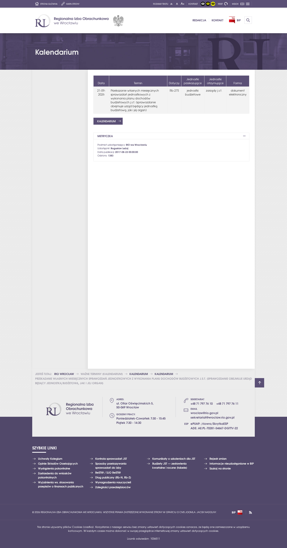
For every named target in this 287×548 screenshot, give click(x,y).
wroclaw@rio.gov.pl (204, 412)
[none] (203, 4)
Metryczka (105, 136)
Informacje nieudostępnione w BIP (231, 463)
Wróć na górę (259, 382)
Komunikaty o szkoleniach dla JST (173, 458)
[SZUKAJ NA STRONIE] (248, 20)
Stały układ (242, 4)
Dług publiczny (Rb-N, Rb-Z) (113, 477)
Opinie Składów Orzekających (58, 463)
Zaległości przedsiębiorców (113, 487)
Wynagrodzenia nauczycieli (113, 482)
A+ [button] (182, 3)
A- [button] (171, 3)
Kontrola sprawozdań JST (111, 458)
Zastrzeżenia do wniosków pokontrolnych (54, 475)
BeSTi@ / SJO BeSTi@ (108, 472)
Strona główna (48, 3)
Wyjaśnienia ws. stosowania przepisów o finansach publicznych (60, 484)
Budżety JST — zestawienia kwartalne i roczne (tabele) (169, 465)
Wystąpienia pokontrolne (54, 468)
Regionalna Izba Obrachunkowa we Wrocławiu (79, 20)
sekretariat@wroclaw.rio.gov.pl (212, 417)
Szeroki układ (248, 4)
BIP (234, 512)
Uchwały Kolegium (50, 458)
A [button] (177, 3)
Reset (220, 3)
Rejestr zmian (217, 458)
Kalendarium (106, 121)
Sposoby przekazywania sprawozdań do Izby (110, 465)
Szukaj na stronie (220, 468)
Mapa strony (72, 3)
